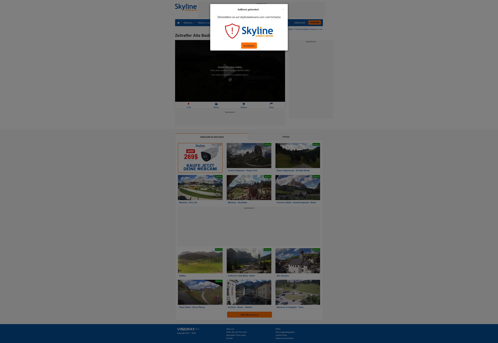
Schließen (249, 45)
